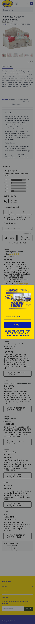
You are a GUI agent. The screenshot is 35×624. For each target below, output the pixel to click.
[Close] (31, 287)
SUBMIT (17, 325)
